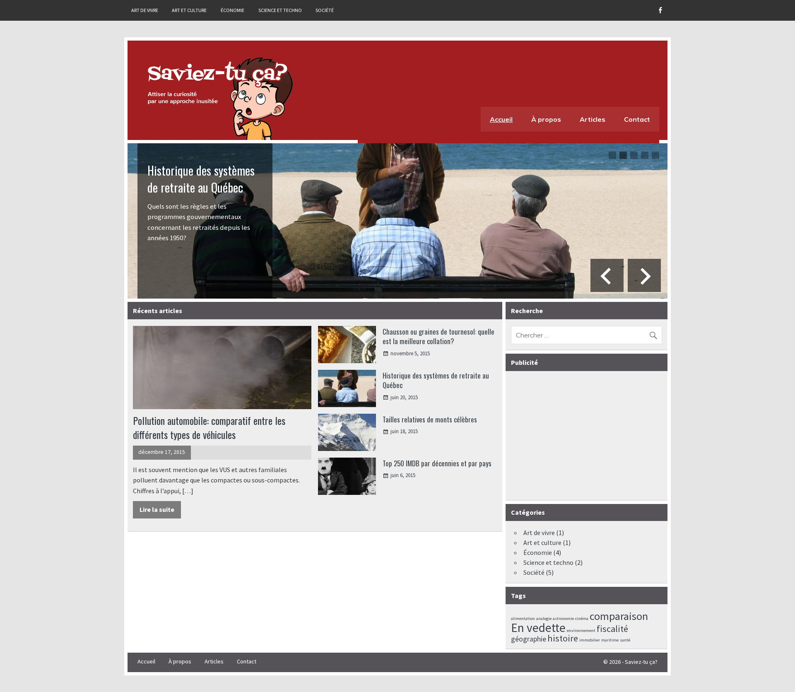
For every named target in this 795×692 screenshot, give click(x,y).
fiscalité (612, 628)
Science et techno (280, 10)
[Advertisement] (587, 436)
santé (625, 640)
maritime (610, 640)
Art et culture (189, 10)
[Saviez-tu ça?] (218, 98)
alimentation (523, 618)
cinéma (581, 618)
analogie (544, 618)
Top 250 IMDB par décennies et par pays (437, 463)
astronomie (563, 618)
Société (325, 10)
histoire (562, 638)
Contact (637, 119)
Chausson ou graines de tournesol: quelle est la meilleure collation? (438, 336)
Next (644, 275)
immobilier (589, 640)
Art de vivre (144, 10)
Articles (592, 119)
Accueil (501, 119)
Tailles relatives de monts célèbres (430, 419)
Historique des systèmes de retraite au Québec (201, 178)
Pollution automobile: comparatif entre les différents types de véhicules (209, 427)
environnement (581, 630)
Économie (232, 10)
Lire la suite (157, 509)
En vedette (538, 627)
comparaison (619, 616)
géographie (528, 639)
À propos (546, 119)
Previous (607, 275)
